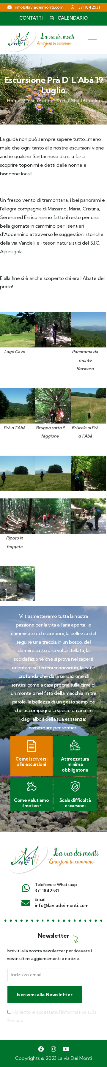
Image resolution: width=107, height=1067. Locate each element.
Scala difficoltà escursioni (75, 802)
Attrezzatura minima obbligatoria (75, 764)
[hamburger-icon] (92, 40)
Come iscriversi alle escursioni (31, 761)
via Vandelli (23, 243)
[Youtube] (66, 1049)
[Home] (53, 857)
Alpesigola (11, 251)
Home (14, 100)
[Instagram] (53, 1049)
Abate (90, 278)
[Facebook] (41, 1049)
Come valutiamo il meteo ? (31, 802)
